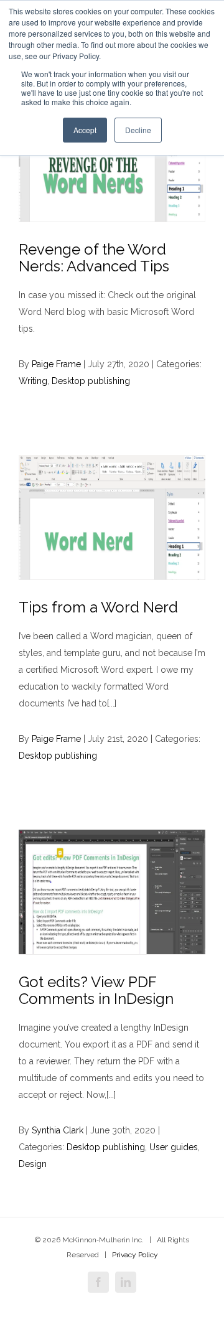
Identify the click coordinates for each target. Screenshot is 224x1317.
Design (33, 1164)
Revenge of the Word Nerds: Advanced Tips (94, 257)
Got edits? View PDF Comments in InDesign (96, 990)
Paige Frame (56, 364)
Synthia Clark (57, 1130)
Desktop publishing (91, 381)
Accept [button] (84, 129)
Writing (33, 381)
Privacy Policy (135, 1254)
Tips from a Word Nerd (98, 607)
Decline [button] (138, 129)
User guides (173, 1147)
